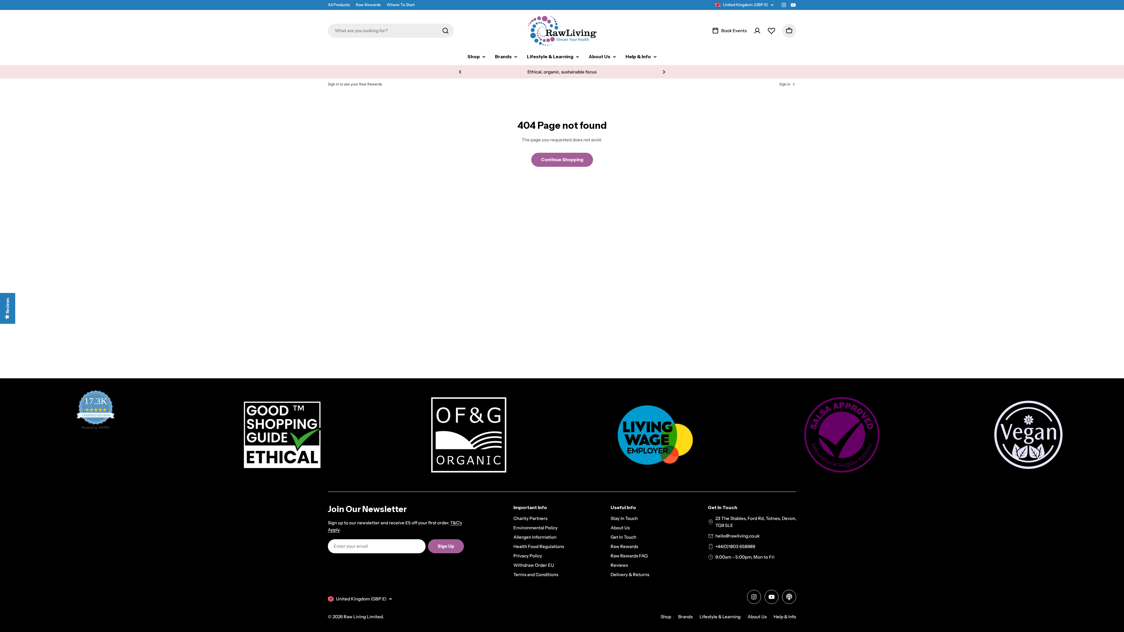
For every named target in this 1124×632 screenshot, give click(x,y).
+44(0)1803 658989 (735, 546)
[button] (460, 71)
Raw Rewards (368, 4)
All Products (339, 4)
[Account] (757, 30)
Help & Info (785, 616)
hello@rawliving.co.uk (737, 536)
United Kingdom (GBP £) (745, 4)
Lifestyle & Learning (720, 616)
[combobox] (391, 31)
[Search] (445, 30)
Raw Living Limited (363, 616)
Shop (666, 616)
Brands (685, 616)
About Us (757, 616)
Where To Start (401, 4)
